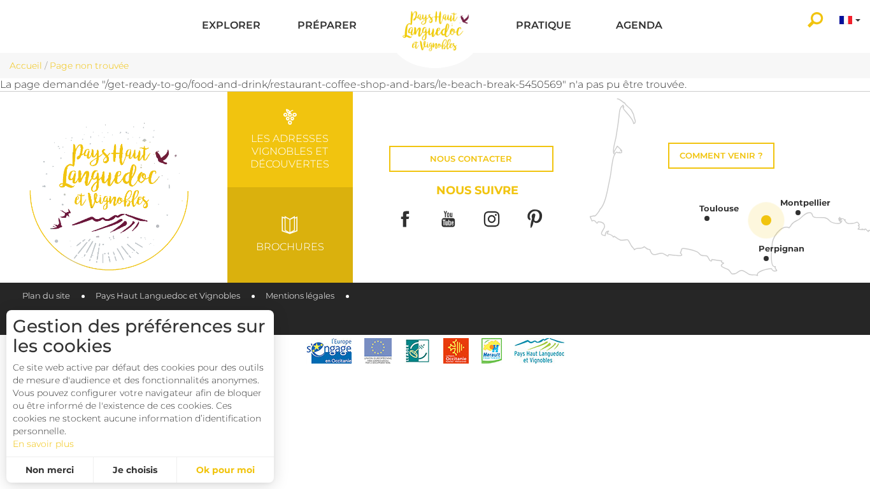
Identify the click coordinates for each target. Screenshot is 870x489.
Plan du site (46, 296)
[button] (231, 26)
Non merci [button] (49, 470)
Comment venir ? (721, 155)
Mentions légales (300, 296)
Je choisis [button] (135, 470)
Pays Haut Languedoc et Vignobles (168, 296)
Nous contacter (471, 159)
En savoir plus (43, 444)
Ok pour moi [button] (225, 470)
